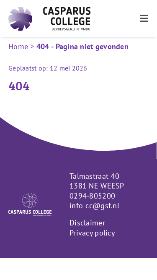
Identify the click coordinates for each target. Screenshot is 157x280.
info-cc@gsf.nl (94, 205)
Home (18, 46)
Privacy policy (92, 233)
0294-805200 (92, 196)
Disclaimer (87, 223)
